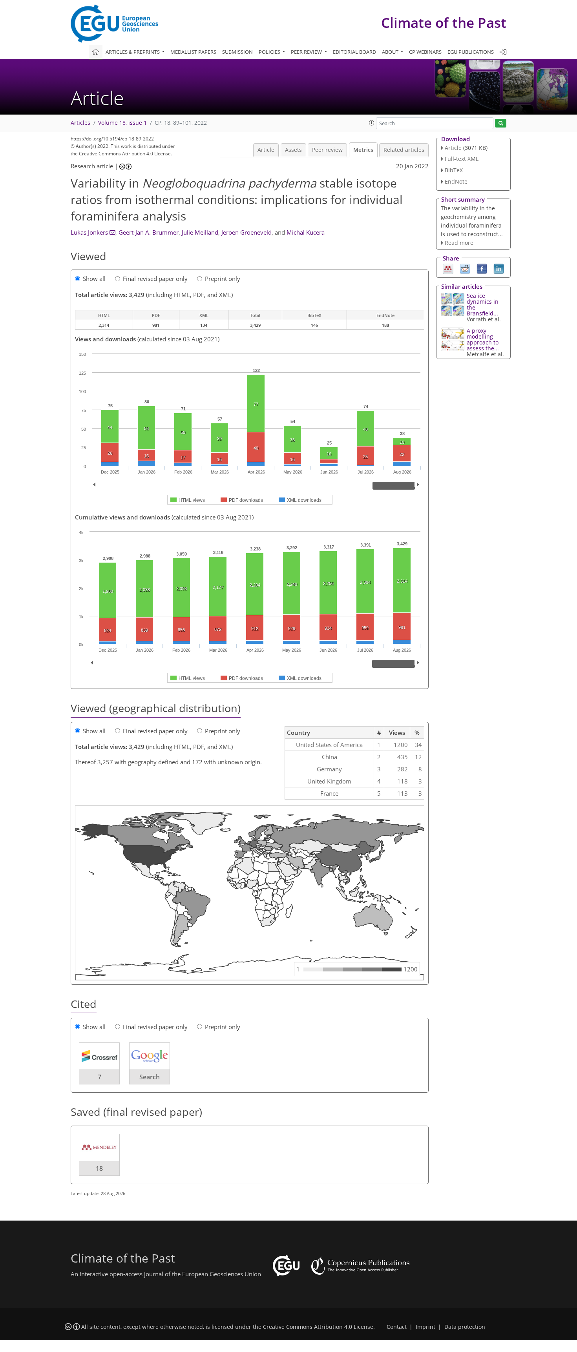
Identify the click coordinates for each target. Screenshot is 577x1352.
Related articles (403, 149)
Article (265, 149)
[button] (371, 122)
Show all (94, 278)
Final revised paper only (155, 278)
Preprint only (222, 278)
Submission (237, 51)
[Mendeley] (448, 268)
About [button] (391, 51)
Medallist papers (193, 51)
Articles (80, 122)
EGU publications (470, 51)
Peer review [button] (307, 51)
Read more (459, 242)
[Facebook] (482, 268)
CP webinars (425, 51)
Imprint (425, 1326)
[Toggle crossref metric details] (99, 1056)
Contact (397, 1326)
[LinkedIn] (498, 268)
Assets (293, 149)
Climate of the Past (443, 22)
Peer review (327, 149)
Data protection (464, 1326)
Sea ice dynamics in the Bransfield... (482, 304)
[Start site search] (500, 123)
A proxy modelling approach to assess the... (483, 339)
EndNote (456, 181)
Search (149, 1077)
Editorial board (354, 51)
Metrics (363, 149)
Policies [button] (270, 51)
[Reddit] (465, 268)
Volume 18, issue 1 (122, 122)
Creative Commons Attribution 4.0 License (318, 1326)
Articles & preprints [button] (133, 51)
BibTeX (454, 170)
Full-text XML (461, 158)
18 (99, 1168)
